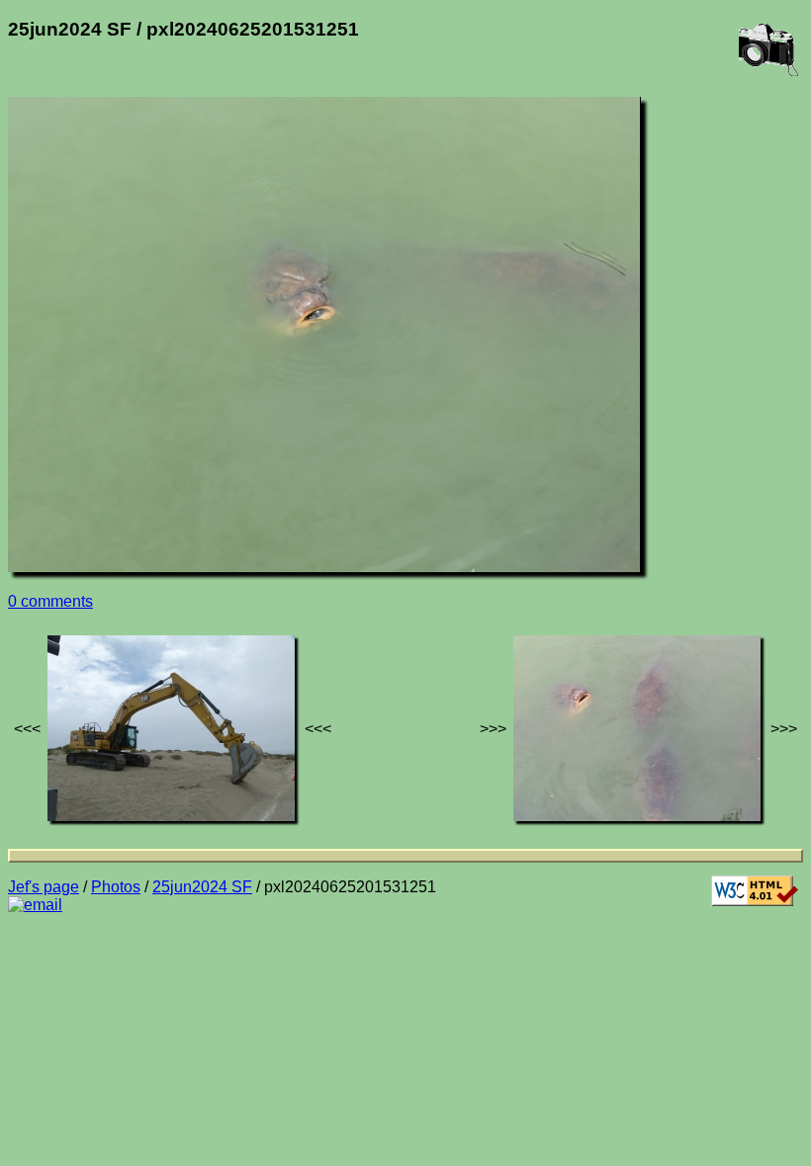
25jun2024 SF (202, 886)
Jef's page (43, 886)
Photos (115, 886)
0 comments (50, 601)
